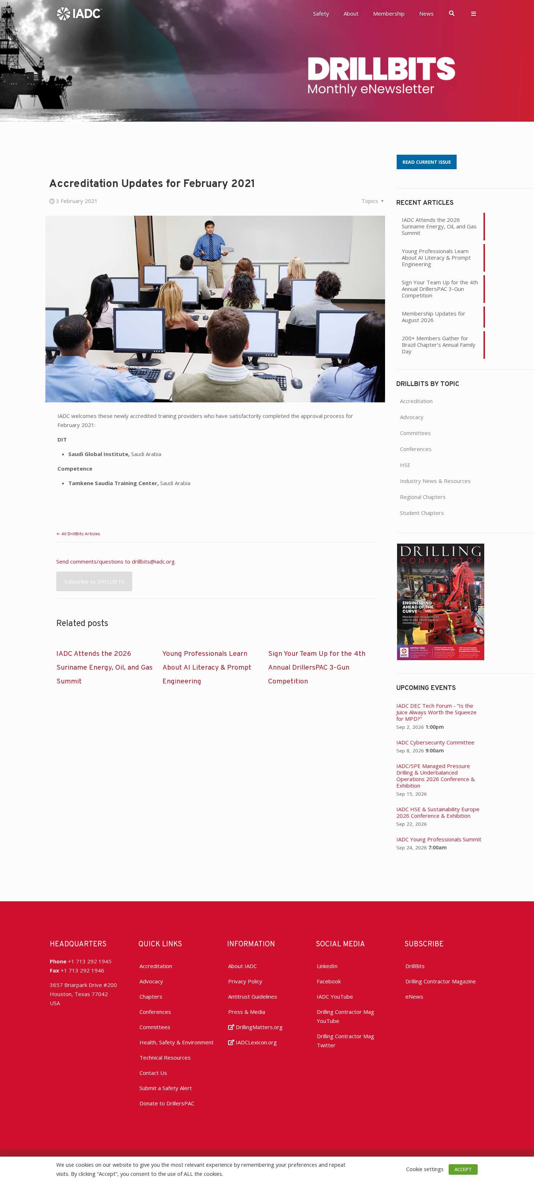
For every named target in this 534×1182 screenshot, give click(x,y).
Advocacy (412, 417)
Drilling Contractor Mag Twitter (345, 1040)
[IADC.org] (79, 13)
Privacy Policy (245, 981)
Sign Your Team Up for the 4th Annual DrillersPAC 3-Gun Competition (316, 668)
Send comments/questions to (94, 561)
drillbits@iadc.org (153, 561)
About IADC (242, 966)
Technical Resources (165, 1057)
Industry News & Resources (435, 480)
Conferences (416, 448)
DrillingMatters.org (258, 1027)
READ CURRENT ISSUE (426, 162)
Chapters (150, 996)
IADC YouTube (335, 996)
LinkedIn (327, 966)
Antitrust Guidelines (252, 996)
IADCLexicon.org (255, 1042)
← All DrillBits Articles (78, 534)
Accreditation (416, 401)
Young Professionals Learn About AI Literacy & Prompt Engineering (206, 668)
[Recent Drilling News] (440, 658)
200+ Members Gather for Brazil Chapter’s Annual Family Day (439, 344)
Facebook (329, 981)
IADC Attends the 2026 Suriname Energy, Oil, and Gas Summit (104, 668)
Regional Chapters (423, 496)
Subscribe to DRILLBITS (94, 581)
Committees (415, 432)
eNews (414, 996)
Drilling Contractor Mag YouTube (345, 1016)
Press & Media (246, 1011)
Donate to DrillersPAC (166, 1103)
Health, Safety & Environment (176, 1042)
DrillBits (415, 966)
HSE (405, 464)
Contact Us (153, 1072)
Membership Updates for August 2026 (433, 317)
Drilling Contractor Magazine (440, 981)
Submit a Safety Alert (165, 1088)
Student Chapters (422, 512)
